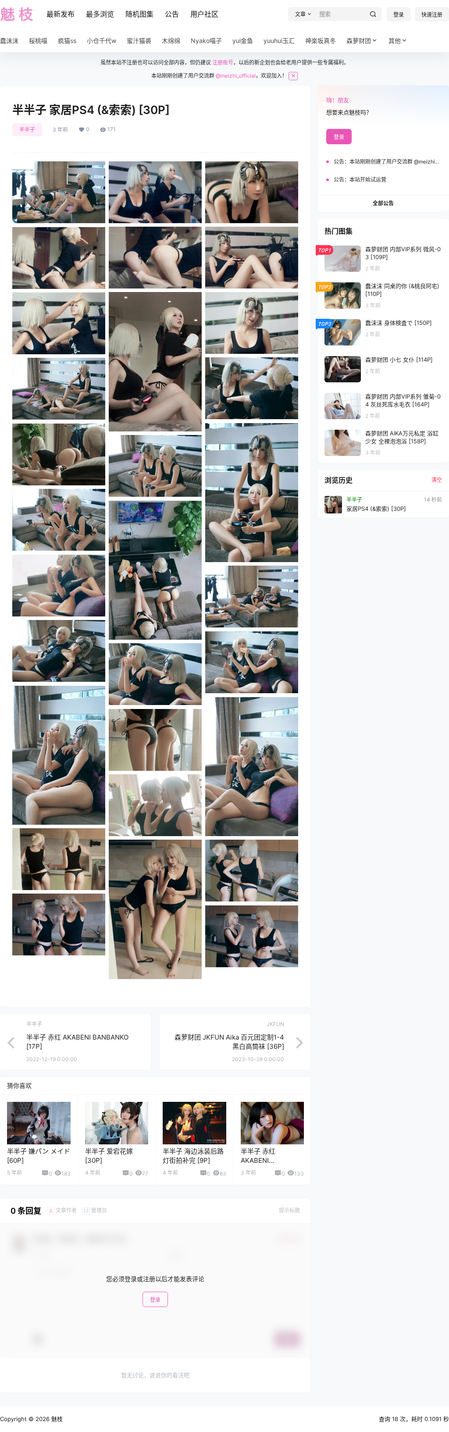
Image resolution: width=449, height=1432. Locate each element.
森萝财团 (358, 40)
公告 (172, 14)
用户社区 (204, 14)
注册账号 (222, 62)
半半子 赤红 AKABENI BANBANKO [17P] (267, 1160)
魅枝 (56, 1418)
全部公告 (383, 203)
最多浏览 (100, 14)
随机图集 (139, 14)
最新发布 (60, 14)
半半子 (27, 129)
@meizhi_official (236, 75)
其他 (394, 40)
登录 (398, 14)
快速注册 (431, 14)
